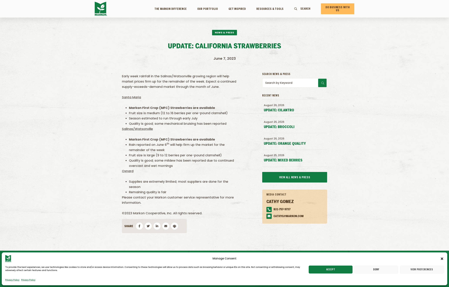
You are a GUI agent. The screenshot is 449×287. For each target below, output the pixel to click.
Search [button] (305, 8)
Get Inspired (237, 9)
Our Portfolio (207, 9)
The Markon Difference (171, 9)
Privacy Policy (12, 279)
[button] (442, 258)
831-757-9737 (281, 209)
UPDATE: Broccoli (279, 127)
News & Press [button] (224, 32)
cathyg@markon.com (288, 216)
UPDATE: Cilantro (279, 110)
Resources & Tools (270, 9)
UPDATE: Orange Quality (285, 143)
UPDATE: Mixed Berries (283, 160)
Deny (376, 269)
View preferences (422, 269)
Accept (330, 269)
